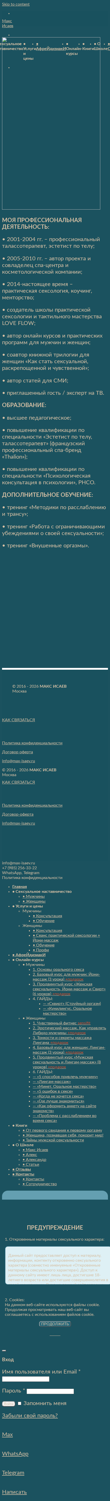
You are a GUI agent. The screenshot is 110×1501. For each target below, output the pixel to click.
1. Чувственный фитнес (62, 1023)
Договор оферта (17, 752)
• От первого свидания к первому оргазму (62, 1130)
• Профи (41, 950)
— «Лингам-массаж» (52, 1082)
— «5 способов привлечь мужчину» (65, 1077)
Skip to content (16, 4)
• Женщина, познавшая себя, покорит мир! (63, 1135)
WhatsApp (15, 1454)
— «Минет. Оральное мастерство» (64, 1086)
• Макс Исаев (35, 1150)
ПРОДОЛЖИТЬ (55, 1324)
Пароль (13, 1391)
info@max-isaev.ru (18, 761)
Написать (14, 1492)
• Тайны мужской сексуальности (53, 1140)
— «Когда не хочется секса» (58, 1096)
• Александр (34, 1160)
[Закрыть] (4, 1350)
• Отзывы (21, 1169)
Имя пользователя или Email (41, 1372)
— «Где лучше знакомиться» (58, 1101)
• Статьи (31, 1164)
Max (7, 1434)
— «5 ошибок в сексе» (53, 1091)
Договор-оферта (18, 814)
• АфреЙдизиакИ (29, 955)
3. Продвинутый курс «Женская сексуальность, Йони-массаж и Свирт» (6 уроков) (69, 989)
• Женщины (34, 901)
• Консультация (47, 916)
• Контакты (23, 1174)
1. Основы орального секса (58, 969)
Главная (19, 887)
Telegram (13, 1473)
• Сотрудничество (40, 1184)
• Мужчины (34, 896)
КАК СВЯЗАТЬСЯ (18, 720)
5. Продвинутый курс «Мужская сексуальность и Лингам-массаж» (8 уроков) (67, 1062)
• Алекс (30, 1155)
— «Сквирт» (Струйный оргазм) (72, 1004)
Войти (8, 1404)
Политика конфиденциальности (32, 743)
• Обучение (43, 921)
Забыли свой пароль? (30, 1415)
